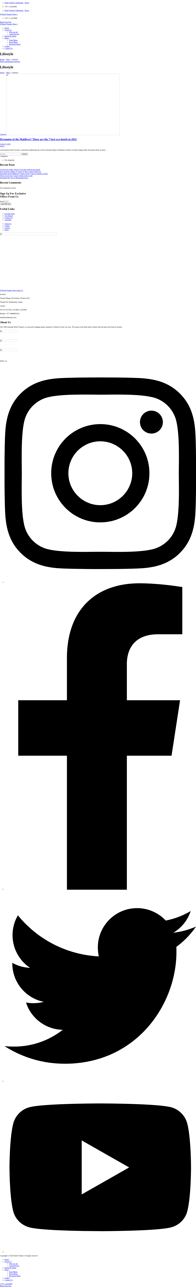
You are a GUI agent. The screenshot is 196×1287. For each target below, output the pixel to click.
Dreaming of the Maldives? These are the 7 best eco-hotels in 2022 (38, 139)
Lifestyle (3, 134)
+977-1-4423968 (6, 1284)
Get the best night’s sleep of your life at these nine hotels (20, 170)
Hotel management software (10, 62)
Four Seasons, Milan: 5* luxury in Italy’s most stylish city (20, 172)
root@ (2, 146)
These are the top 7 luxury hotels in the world (16, 176)
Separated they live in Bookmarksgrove (14, 178)
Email (2, 201)
